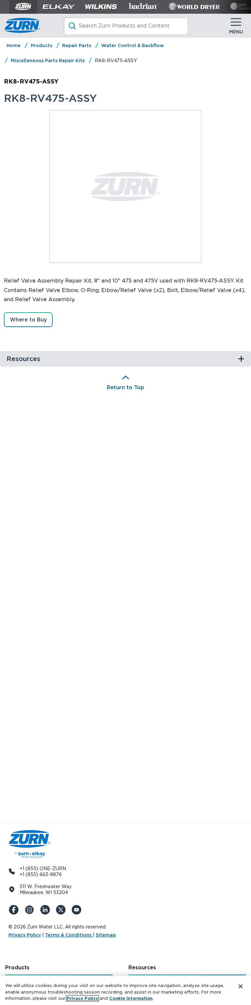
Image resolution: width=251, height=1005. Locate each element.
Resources (142, 967)
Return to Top (125, 387)
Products (41, 45)
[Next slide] (208, 186)
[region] (125, 990)
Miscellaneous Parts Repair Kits (48, 60)
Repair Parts (76, 45)
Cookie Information (131, 998)
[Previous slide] (42, 186)
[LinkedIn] (46, 909)
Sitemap (106, 935)
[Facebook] (15, 909)
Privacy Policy (24, 935)
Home (14, 45)
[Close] (240, 986)
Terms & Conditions (69, 935)
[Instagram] (30, 909)
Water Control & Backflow (132, 45)
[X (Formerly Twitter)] (62, 909)
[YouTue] (77, 909)
